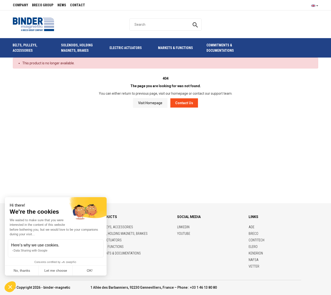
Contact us (184, 103)
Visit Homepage (150, 103)
